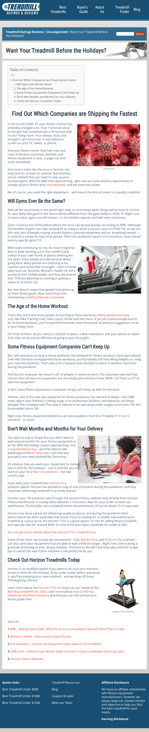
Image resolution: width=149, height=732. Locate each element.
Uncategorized (56, 32)
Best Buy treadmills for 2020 (27, 591)
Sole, (77, 540)
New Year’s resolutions (42, 472)
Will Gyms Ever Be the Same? (34, 84)
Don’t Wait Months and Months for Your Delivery (46, 96)
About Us (99, 9)
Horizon (55, 483)
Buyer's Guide (82, 9)
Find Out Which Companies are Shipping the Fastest (44, 80)
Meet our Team (62, 703)
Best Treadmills (58, 9)
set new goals (56, 185)
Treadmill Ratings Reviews (25, 32)
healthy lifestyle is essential (45, 297)
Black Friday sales (38, 453)
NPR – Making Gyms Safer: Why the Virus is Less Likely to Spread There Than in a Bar (67, 629)
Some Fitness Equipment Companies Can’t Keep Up (48, 92)
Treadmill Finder (122, 9)
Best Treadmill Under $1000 (21, 696)
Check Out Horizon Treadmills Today (39, 101)
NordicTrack (89, 540)
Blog (137, 9)
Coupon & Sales (62, 696)
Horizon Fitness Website (26, 659)
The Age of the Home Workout (35, 88)
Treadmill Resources (66, 682)
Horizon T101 (48, 588)
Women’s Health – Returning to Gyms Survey (40, 636)
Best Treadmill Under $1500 (21, 703)
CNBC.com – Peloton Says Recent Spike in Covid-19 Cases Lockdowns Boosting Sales (67, 651)
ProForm (111, 540)
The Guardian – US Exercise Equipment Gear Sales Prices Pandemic (56, 644)
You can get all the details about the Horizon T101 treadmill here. (52, 532)
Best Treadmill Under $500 (20, 689)
